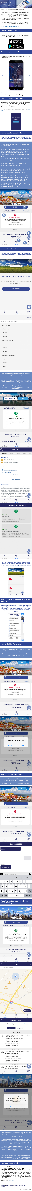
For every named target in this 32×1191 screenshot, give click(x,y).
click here (11, 1180)
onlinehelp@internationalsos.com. (10, 26)
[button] (2, 75)
